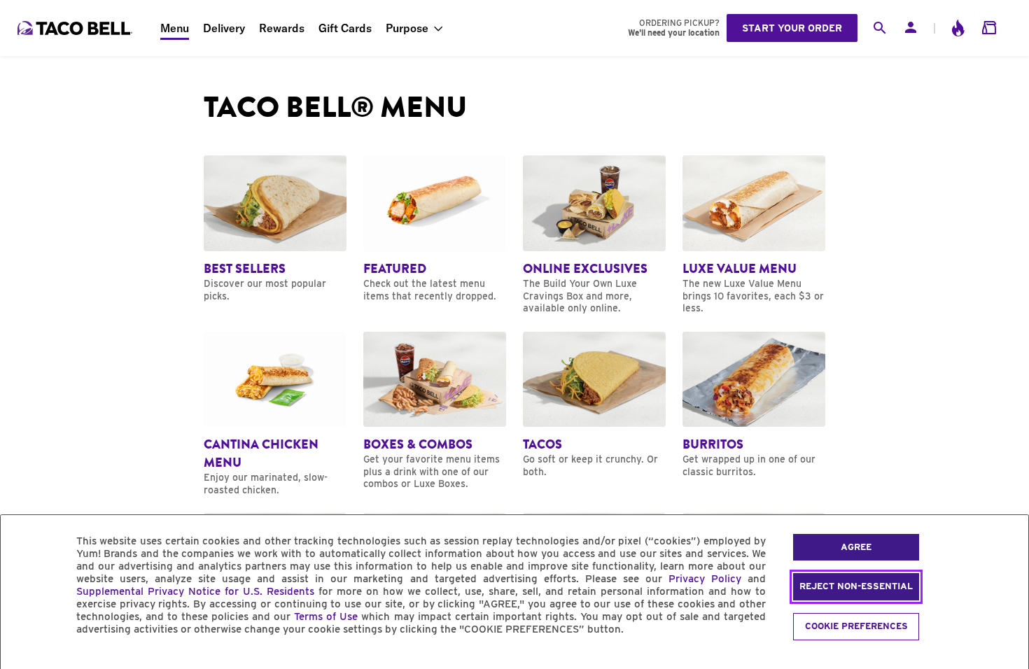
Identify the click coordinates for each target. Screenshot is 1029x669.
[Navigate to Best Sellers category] (275, 228)
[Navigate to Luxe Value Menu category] (753, 234)
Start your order (792, 28)
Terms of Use (326, 616)
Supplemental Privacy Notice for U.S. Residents (195, 591)
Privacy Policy (704, 578)
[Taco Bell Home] (76, 28)
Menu (174, 28)
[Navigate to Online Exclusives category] (594, 234)
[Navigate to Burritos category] (753, 405)
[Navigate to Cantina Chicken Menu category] (275, 414)
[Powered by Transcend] (23, 661)
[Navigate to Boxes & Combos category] (434, 411)
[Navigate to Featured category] (434, 228)
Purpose (407, 28)
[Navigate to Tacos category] (594, 405)
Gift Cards (345, 28)
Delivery (224, 28)
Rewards (281, 28)
